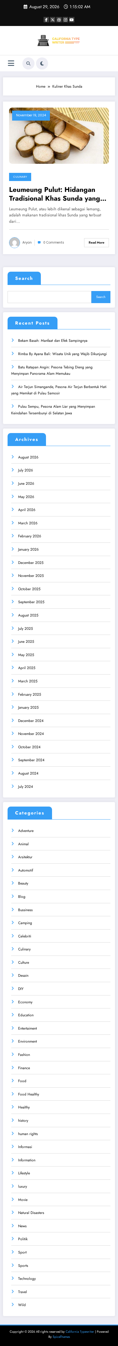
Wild (22, 1305)
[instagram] (65, 19)
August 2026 (28, 457)
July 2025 (25, 628)
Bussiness (25, 910)
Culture (23, 962)
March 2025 (28, 681)
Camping (25, 923)
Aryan (27, 242)
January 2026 (28, 549)
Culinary (20, 177)
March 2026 (28, 523)
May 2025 (26, 655)
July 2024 (25, 786)
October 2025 (29, 589)
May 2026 (26, 497)
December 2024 (31, 720)
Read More (96, 242)
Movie (23, 1199)
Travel (22, 1292)
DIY (21, 989)
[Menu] (11, 63)
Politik (23, 1239)
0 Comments (53, 242)
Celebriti (24, 936)
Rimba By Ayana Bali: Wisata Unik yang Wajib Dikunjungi (62, 354)
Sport (22, 1252)
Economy (25, 1002)
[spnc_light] (42, 63)
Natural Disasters (31, 1212)
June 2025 (26, 641)
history (23, 1120)
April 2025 (26, 668)
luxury (22, 1186)
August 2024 (28, 773)
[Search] (28, 63)
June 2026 (26, 483)
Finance (24, 1068)
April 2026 (26, 510)
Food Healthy (28, 1094)
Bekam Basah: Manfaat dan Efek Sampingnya (52, 340)
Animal (23, 844)
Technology (27, 1278)
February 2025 (29, 694)
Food (22, 1081)
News (22, 1226)
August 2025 (28, 615)
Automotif (25, 870)
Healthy (24, 1107)
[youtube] (71, 19)
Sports (23, 1265)
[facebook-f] (46, 19)
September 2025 (31, 602)
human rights (28, 1134)
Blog (21, 896)
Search (24, 278)
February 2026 (29, 536)
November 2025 (31, 575)
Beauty (23, 883)
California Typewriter (80, 1331)
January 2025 (28, 707)
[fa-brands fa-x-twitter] (52, 19)
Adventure (26, 830)
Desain (23, 975)
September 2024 (31, 760)
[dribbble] (59, 19)
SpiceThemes (61, 1337)
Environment (27, 1041)
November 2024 (31, 733)
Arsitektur (25, 857)
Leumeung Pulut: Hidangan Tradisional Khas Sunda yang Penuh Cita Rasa (54, 194)
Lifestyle (24, 1173)
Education (26, 1015)
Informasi (25, 1147)
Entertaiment (27, 1028)
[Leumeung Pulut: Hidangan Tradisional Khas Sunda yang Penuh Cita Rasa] (59, 135)
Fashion (24, 1054)
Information (26, 1160)
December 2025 (31, 562)
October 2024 (29, 747)
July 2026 (25, 470)
